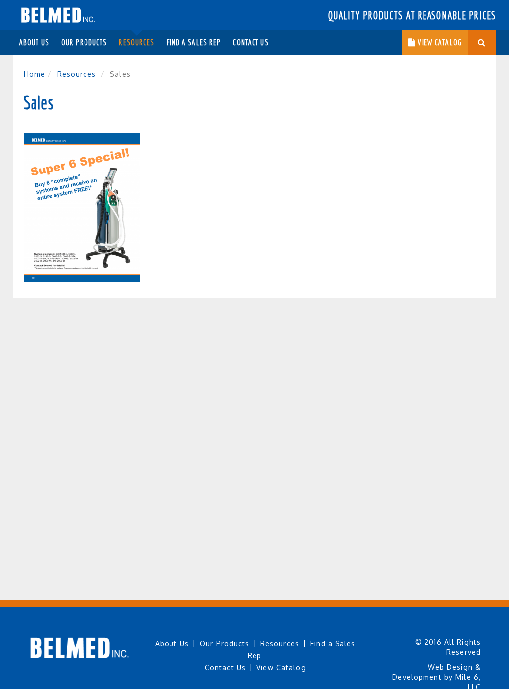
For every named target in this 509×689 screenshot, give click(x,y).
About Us (34, 42)
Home (34, 74)
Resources (136, 42)
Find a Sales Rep (194, 42)
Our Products (84, 42)
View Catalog (439, 42)
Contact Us (250, 42)
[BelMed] (58, 12)
